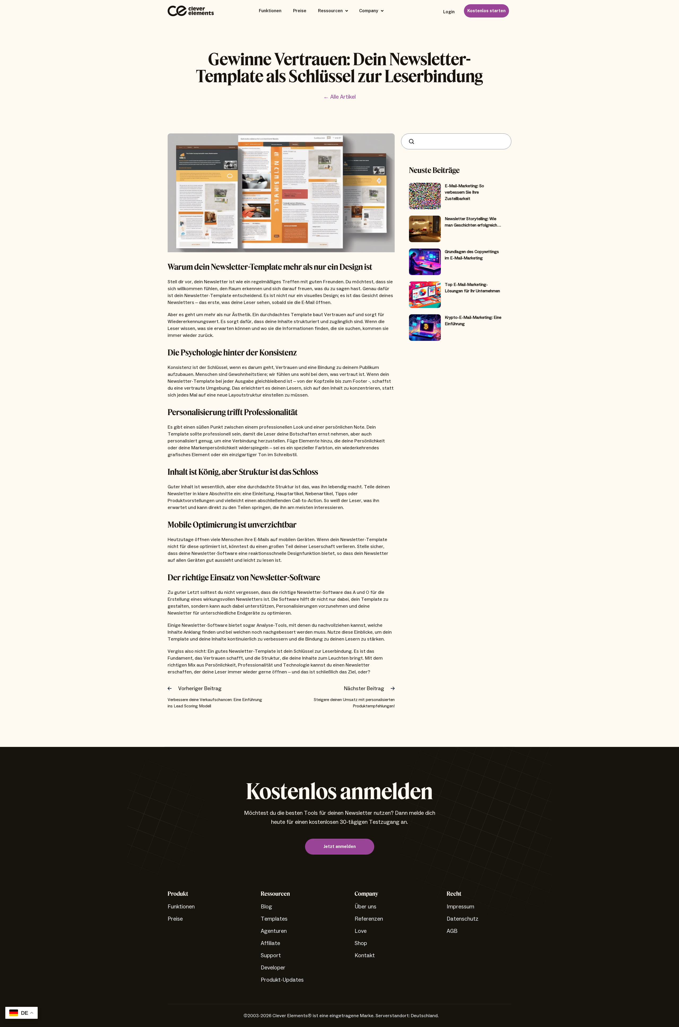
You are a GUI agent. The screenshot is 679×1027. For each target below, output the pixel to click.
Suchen (412, 141)
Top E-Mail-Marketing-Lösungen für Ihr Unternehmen (472, 288)
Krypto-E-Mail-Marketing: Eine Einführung (473, 321)
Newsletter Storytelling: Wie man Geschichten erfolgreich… (473, 222)
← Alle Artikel (339, 97)
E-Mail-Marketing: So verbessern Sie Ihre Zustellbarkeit (464, 192)
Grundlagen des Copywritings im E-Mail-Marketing (472, 255)
